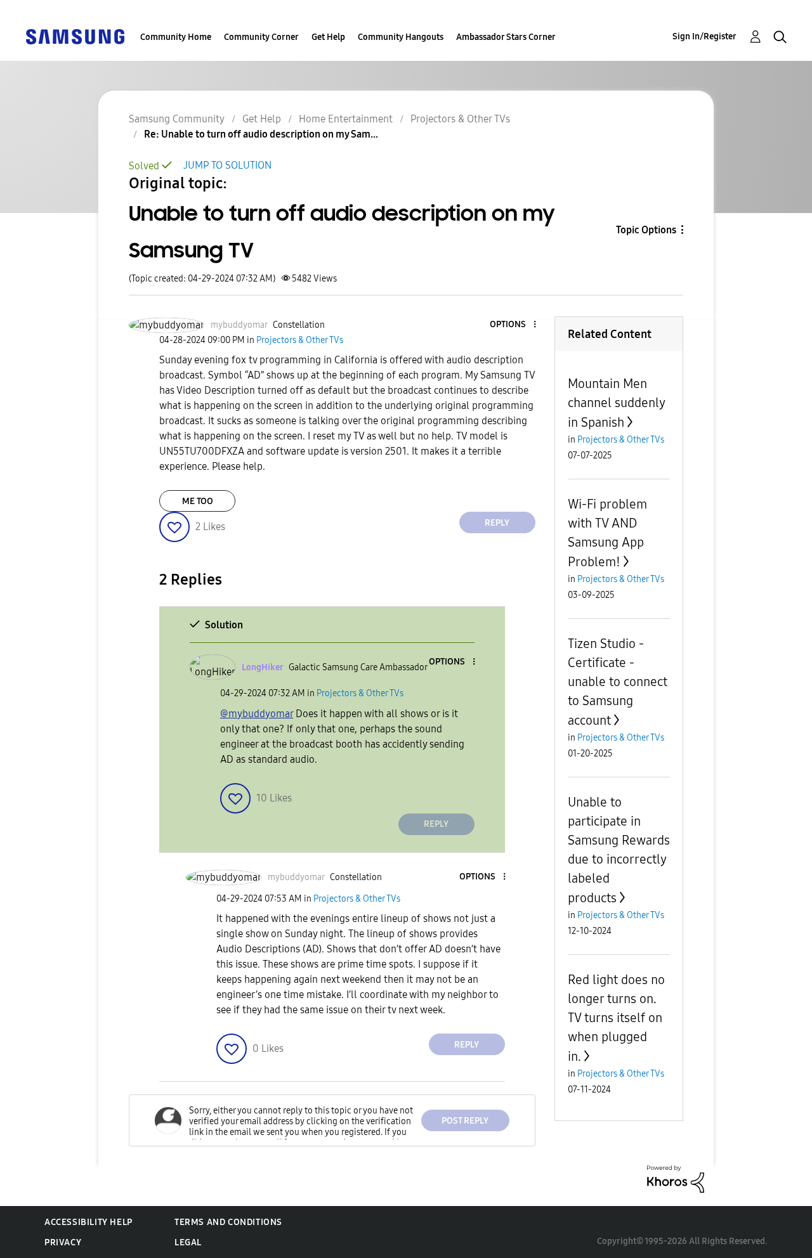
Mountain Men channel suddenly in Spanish (616, 403)
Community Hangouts (400, 37)
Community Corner (261, 37)
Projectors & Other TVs (460, 119)
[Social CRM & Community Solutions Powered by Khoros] (675, 1178)
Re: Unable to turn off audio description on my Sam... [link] (261, 134)
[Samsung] (74, 36)
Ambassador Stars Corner (506, 37)
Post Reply (465, 1120)
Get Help (328, 37)
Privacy (62, 1242)
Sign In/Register (704, 36)
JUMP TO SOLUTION (227, 165)
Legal (188, 1242)
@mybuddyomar (256, 714)
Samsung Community (177, 119)
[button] (513, 325)
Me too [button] (197, 501)
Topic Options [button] (646, 230)
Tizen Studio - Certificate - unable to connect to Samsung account (617, 682)
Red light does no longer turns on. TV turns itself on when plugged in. (616, 1018)
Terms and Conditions (228, 1222)
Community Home (175, 37)
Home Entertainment (346, 119)
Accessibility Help (88, 1222)
